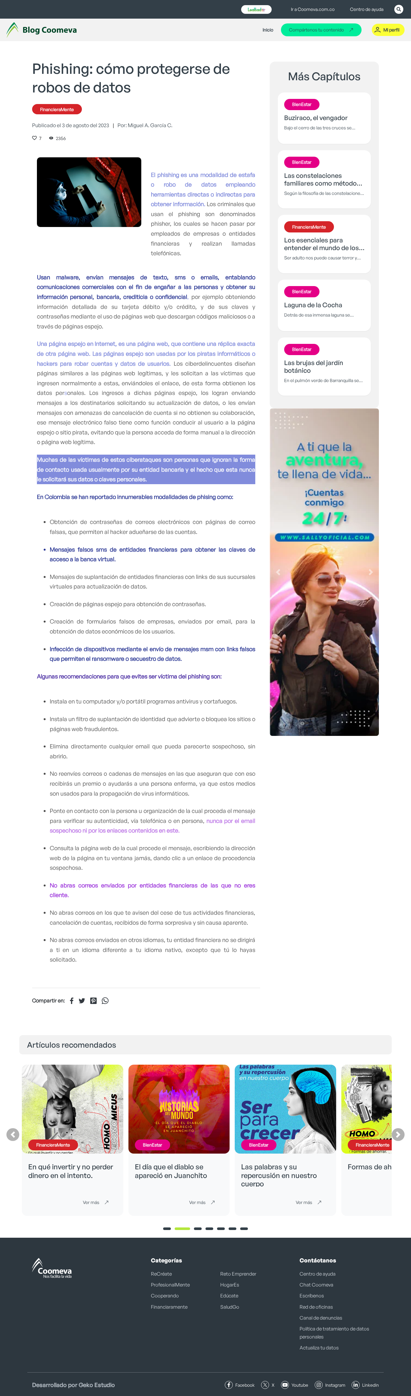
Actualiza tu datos (319, 1348)
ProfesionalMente (170, 1285)
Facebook (245, 1385)
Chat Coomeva (316, 1285)
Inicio (268, 29)
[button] (278, 572)
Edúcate (229, 1296)
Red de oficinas (316, 1307)
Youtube (300, 1385)
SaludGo (229, 1307)
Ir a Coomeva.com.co (313, 9)
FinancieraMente (57, 109)
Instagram (335, 1385)
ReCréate (161, 1274)
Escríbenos (312, 1296)
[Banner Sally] (324, 572)
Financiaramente (169, 1307)
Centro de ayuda (366, 9)
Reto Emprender (238, 1274)
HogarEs (229, 1285)
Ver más (91, 1202)
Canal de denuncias (321, 1318)
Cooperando (165, 1296)
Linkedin (370, 1385)
